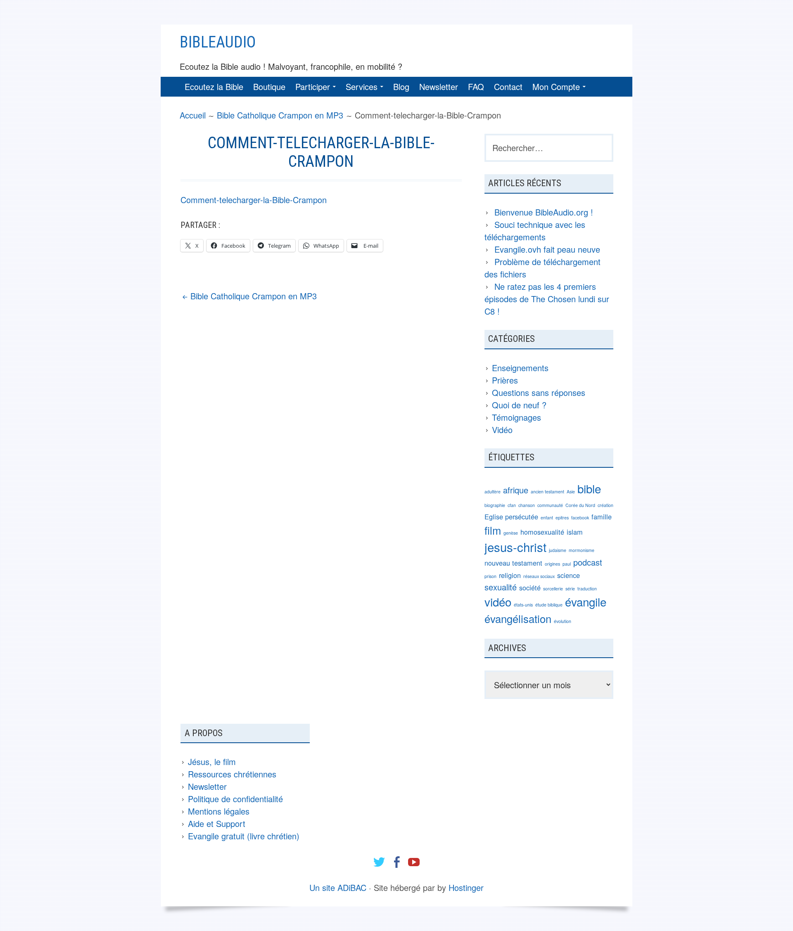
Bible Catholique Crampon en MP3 (253, 296)
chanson (526, 505)
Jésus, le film (212, 762)
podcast (587, 562)
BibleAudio (218, 42)
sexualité (500, 587)
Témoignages (516, 417)
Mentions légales (218, 811)
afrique (515, 490)
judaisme (557, 550)
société (530, 587)
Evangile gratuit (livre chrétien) (243, 836)
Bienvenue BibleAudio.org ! (543, 212)
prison (490, 576)
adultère (492, 491)
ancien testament (547, 491)
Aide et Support (216, 823)
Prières (505, 380)
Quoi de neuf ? (519, 405)
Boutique (269, 86)
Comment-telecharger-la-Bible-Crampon (253, 200)
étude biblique (549, 605)
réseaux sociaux (539, 576)
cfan (512, 505)
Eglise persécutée (511, 516)
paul (567, 564)
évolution (562, 621)
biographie (494, 505)
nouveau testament (513, 563)
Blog (401, 86)
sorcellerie (553, 588)
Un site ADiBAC (337, 887)
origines (552, 564)
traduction (587, 588)
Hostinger (466, 887)
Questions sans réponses (538, 392)
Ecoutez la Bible (214, 86)
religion (510, 575)
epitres (562, 517)
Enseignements (520, 368)
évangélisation (517, 618)
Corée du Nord (580, 505)
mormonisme (581, 550)
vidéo (497, 601)
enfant (547, 517)
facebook (580, 517)
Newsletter (438, 86)
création (605, 505)
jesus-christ (515, 546)
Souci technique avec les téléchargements (534, 230)
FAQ (476, 86)
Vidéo (502, 430)
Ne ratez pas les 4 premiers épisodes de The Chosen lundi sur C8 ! (546, 298)
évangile (585, 601)
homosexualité (542, 532)
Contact (508, 86)
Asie (571, 491)
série (570, 588)
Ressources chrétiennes (232, 774)
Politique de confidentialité (235, 799)
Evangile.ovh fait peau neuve (547, 249)
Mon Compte (556, 86)
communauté (550, 505)
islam (575, 532)
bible (589, 488)
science (568, 575)
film (492, 530)
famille (601, 516)
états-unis (523, 605)
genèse (510, 533)
